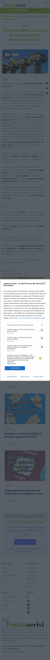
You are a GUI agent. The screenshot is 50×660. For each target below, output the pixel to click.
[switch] (41, 330)
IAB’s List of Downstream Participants (28, 318)
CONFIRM (15, 368)
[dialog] (25, 330)
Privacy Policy (38, 376)
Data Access (25, 376)
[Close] (45, 284)
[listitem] (25, 325)
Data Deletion (12, 376)
